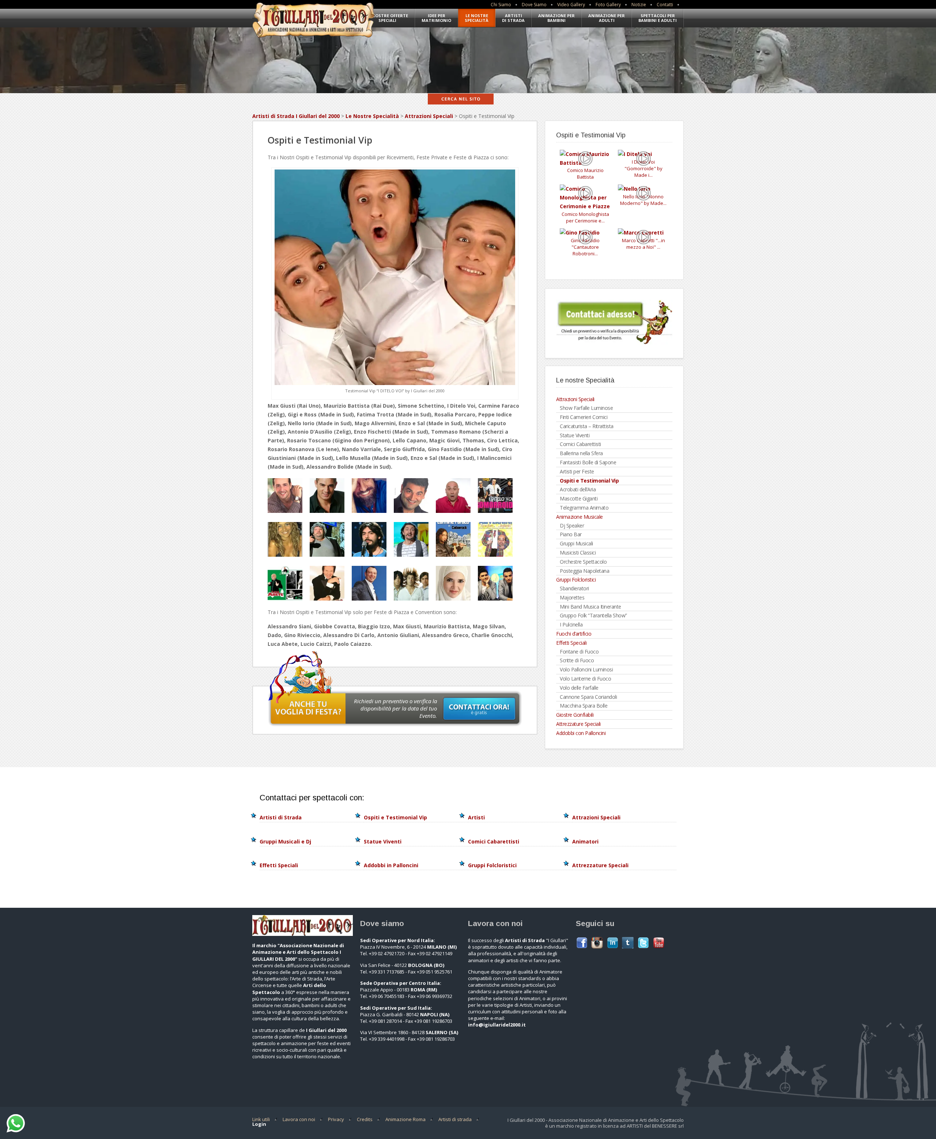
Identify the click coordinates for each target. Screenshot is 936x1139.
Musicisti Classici (578, 552)
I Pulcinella (571, 624)
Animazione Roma (405, 1119)
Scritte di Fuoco (577, 660)
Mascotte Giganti (578, 498)
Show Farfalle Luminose (586, 407)
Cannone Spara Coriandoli (588, 696)
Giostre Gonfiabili (574, 714)
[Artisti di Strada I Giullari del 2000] (313, 38)
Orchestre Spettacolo (583, 561)
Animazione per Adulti (606, 18)
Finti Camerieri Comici (583, 417)
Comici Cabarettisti (580, 444)
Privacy (336, 1119)
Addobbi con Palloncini (580, 733)
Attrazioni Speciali (429, 116)
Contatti (665, 4)
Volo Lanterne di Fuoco (585, 678)
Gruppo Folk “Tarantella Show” (593, 615)
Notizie (638, 4)
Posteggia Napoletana (584, 570)
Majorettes (572, 597)
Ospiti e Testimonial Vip (589, 480)
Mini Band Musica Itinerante (590, 606)
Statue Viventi (574, 435)
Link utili (261, 1119)
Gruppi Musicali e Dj (285, 841)
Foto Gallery (608, 4)
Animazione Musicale (579, 516)
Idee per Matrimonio (436, 18)
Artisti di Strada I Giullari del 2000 (296, 116)
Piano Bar (571, 534)
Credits (365, 1119)
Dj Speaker (572, 525)
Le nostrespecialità (476, 18)
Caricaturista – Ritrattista (587, 426)
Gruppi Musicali (576, 543)
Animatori (585, 841)
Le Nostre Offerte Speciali (387, 18)
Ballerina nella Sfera (581, 453)
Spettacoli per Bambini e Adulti (657, 18)
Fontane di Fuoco (579, 651)
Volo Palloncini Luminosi (586, 669)
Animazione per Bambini (556, 18)
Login (259, 1124)
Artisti (476, 817)
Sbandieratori (574, 588)
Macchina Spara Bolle (583, 705)
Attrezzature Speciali (578, 723)
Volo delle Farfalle (579, 687)
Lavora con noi (299, 1119)
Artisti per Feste (577, 471)
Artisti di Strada (513, 18)
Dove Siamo (534, 4)
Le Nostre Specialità (372, 116)
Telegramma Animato (584, 507)
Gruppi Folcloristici (576, 579)
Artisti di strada (455, 1119)
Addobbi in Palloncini (391, 865)
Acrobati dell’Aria (578, 489)
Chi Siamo (501, 4)
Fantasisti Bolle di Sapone (588, 462)
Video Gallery (571, 4)
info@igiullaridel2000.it (497, 1024)
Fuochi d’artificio (573, 633)
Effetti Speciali (571, 642)
